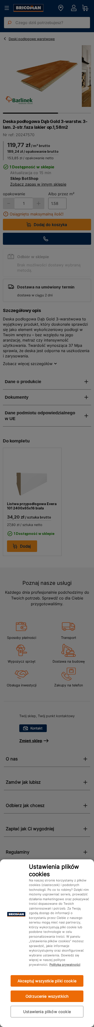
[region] (47, 943)
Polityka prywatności (64, 964)
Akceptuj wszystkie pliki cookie (47, 980)
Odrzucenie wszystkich (47, 996)
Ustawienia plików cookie (47, 1011)
